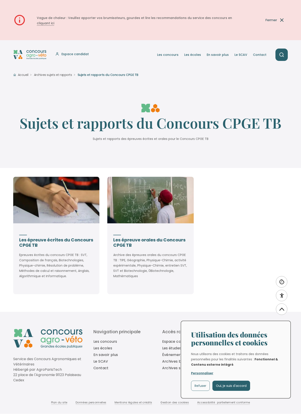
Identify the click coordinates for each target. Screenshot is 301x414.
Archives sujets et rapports (53, 75)
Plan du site (59, 402)
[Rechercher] (281, 55)
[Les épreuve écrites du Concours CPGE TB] (56, 200)
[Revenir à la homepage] (47, 338)
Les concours (167, 55)
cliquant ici (45, 23)
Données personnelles (91, 402)
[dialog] (236, 360)
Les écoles (192, 55)
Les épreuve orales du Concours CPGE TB (149, 242)
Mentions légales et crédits (133, 402)
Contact (259, 55)
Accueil (23, 75)
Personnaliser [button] (202, 373)
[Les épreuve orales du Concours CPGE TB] (150, 200)
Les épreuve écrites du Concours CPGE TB (56, 242)
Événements (173, 354)
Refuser (200, 386)
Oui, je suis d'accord (231, 386)
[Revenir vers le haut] (281, 309)
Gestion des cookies (174, 402)
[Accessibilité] (281, 295)
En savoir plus (218, 55)
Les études (171, 348)
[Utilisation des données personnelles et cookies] (281, 282)
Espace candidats (178, 341)
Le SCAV (240, 55)
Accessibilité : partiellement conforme (223, 402)
